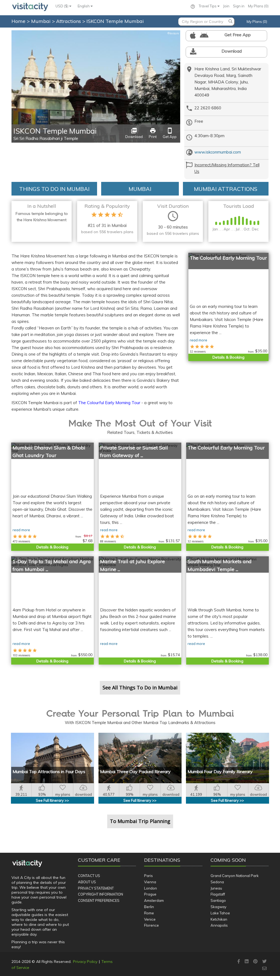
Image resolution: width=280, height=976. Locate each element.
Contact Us (89, 875)
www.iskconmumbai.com (217, 152)
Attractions (69, 21)
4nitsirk (173, 33)
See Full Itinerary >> (52, 800)
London (150, 888)
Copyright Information (100, 894)
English (84, 6)
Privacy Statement (96, 888)
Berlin (149, 907)
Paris (148, 875)
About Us (87, 882)
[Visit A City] (27, 863)
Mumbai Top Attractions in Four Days (49, 771)
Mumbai (41, 21)
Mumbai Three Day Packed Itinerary (135, 771)
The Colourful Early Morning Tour (109, 402)
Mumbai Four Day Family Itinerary (220, 771)
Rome (149, 913)
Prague (150, 894)
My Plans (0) (258, 6)
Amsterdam (154, 900)
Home (18, 21)
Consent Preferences (98, 900)
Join (226, 6)
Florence (151, 925)
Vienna (150, 882)
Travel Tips (208, 6)
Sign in (238, 6)
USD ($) (62, 6)
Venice (150, 919)
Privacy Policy (85, 961)
